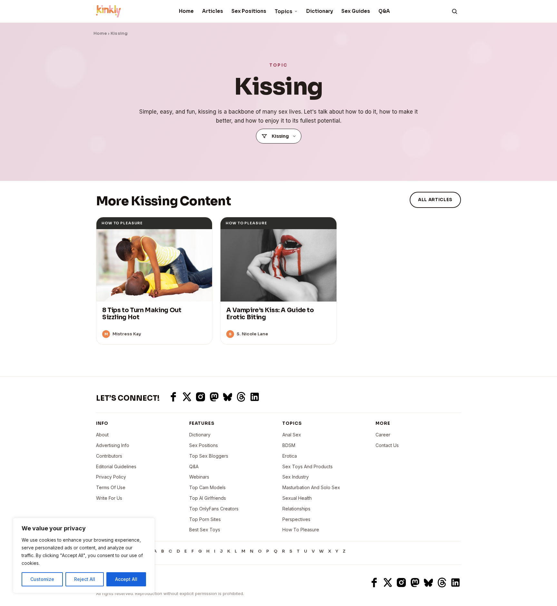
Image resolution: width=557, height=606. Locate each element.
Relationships (296, 508)
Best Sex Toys (204, 529)
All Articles (435, 199)
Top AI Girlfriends (207, 498)
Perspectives (296, 519)
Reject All (84, 579)
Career (383, 434)
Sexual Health (297, 498)
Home (186, 11)
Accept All (126, 579)
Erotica (289, 456)
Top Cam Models (207, 487)
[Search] (454, 11)
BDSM (288, 445)
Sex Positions (248, 11)
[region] (84, 555)
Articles (212, 11)
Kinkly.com (108, 582)
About (102, 434)
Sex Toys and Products (307, 466)
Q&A (384, 11)
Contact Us (387, 445)
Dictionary (319, 11)
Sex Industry (295, 477)
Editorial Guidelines (116, 466)
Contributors (109, 456)
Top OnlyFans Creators (214, 508)
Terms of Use (110, 487)
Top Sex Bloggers (208, 456)
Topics (283, 11)
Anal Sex (291, 434)
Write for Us (109, 498)
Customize (42, 579)
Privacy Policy (111, 477)
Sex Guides (355, 11)
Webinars (199, 477)
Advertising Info (112, 445)
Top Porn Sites (205, 519)
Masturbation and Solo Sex (311, 487)
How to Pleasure (300, 529)
